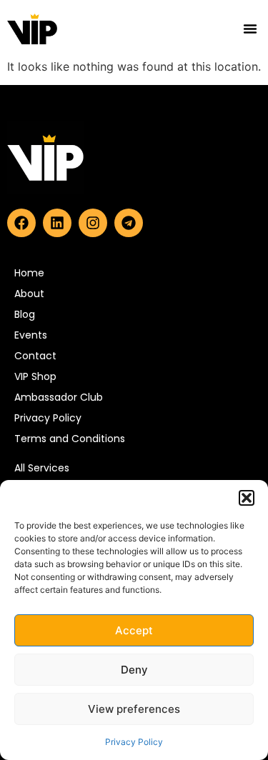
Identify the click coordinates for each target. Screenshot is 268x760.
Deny (134, 669)
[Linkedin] (57, 223)
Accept (134, 630)
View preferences (134, 709)
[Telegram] (128, 223)
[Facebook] (21, 223)
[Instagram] (93, 223)
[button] (246, 498)
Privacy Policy (134, 741)
